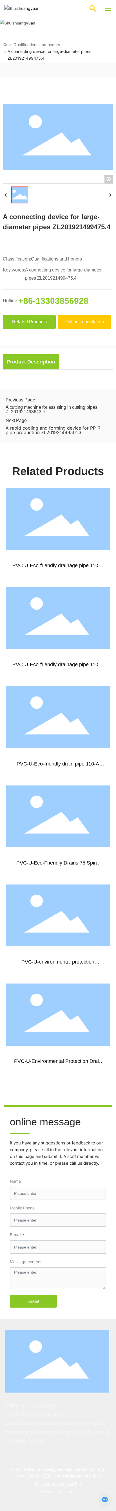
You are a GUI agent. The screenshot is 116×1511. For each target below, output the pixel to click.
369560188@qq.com (40, 1414)
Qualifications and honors (37, 44)
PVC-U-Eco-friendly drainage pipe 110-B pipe (57, 667)
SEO (48, 1476)
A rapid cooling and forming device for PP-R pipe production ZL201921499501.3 (53, 430)
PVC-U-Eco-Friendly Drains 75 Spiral (58, 863)
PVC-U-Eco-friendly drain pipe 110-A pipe (58, 767)
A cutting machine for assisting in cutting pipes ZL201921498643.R (51, 409)
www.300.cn (27, 1476)
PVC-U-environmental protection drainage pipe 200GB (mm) (57, 965)
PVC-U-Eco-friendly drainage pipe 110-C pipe (58, 568)
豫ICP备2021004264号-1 (58, 1484)
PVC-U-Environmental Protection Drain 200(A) (58, 1064)
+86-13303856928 (53, 301)
